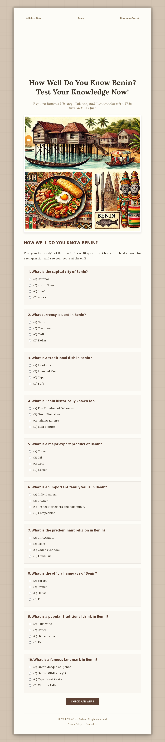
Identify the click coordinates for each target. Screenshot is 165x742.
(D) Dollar (39, 340)
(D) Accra (39, 297)
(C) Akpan (39, 377)
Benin (81, 18)
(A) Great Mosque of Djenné (52, 667)
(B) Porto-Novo (43, 285)
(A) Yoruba (40, 580)
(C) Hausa (39, 593)
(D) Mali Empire (44, 426)
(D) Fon (38, 599)
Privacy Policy (75, 724)
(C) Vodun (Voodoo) (46, 550)
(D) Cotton (40, 470)
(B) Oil (37, 457)
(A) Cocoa (39, 451)
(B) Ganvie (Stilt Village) (49, 673)
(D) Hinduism (42, 556)
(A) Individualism (45, 494)
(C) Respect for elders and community (59, 507)
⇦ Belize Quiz (33, 18)
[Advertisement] (82, 50)
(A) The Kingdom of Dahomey (53, 408)
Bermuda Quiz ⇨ (129, 18)
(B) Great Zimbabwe (46, 414)
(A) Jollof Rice (42, 365)
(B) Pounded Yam (45, 371)
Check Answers (82, 701)
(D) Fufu (38, 383)
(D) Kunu (39, 642)
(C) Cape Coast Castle (48, 679)
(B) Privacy (40, 500)
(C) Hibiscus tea (44, 636)
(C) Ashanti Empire (46, 420)
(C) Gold (38, 463)
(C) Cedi (38, 334)
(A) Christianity (43, 537)
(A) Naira (39, 322)
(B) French (40, 587)
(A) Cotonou (41, 279)
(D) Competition (44, 513)
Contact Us (91, 724)
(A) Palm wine (42, 624)
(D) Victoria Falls (44, 685)
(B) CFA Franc (42, 328)
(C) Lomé (39, 291)
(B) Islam (39, 544)
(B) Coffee (40, 630)
